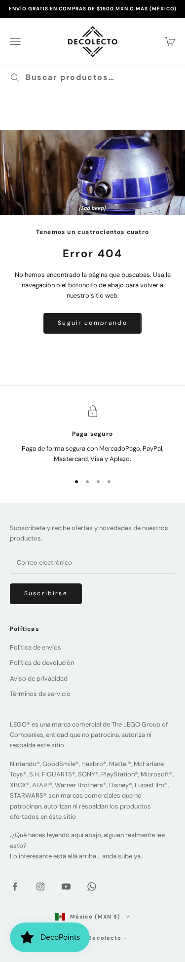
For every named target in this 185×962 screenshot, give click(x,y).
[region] (92, 434)
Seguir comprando (92, 323)
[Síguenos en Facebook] (15, 886)
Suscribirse (46, 593)
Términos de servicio (40, 694)
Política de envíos (35, 647)
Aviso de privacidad (39, 678)
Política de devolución (42, 662)
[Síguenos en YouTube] (66, 886)
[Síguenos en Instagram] (40, 886)
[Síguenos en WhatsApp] (92, 886)
